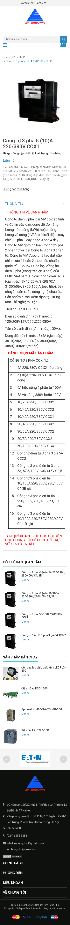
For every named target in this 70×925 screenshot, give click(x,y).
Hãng (6, 153)
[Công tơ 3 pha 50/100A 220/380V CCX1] (10, 620)
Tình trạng (41, 153)
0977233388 (14, 827)
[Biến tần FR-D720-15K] (10, 736)
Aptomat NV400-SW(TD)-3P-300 (41, 709)
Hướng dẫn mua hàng (16, 189)
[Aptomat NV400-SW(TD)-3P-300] (10, 715)
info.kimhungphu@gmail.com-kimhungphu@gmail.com (25, 846)
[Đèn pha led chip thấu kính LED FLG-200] (10, 673)
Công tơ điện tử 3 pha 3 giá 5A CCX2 (43, 635)
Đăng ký (41, 3)
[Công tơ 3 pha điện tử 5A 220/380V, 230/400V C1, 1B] (10, 578)
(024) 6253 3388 (17, 835)
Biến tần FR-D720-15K (35, 730)
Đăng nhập (27, 3)
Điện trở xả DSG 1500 (34, 688)
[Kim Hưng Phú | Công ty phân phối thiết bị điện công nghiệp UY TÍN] (35, 783)
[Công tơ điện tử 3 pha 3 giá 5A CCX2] (10, 641)
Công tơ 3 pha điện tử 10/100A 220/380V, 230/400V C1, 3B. (40, 595)
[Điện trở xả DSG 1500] (10, 694)
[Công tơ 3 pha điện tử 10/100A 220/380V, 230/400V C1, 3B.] (10, 599)
